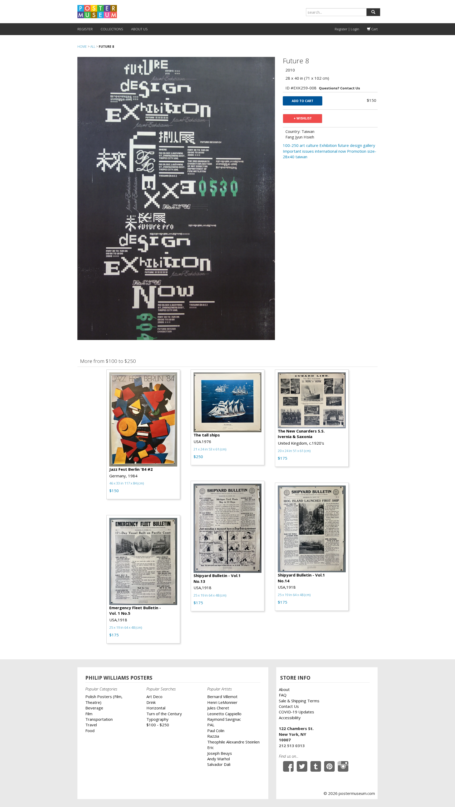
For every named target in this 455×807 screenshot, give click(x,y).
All (92, 46)
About (284, 689)
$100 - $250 (157, 724)
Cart (374, 29)
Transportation (99, 719)
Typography (157, 719)
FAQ (282, 695)
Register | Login (347, 29)
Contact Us (289, 706)
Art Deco (154, 696)
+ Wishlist (303, 118)
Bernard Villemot (222, 696)
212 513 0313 (292, 745)
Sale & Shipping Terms (299, 700)
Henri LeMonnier (222, 702)
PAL (210, 724)
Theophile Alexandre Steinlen (233, 741)
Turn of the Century (164, 713)
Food (90, 730)
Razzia (213, 736)
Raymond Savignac (224, 719)
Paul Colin (215, 730)
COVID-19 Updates (296, 711)
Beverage (94, 707)
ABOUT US (139, 29)
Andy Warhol (218, 758)
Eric (210, 747)
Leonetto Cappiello (224, 713)
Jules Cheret (218, 707)
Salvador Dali (218, 764)
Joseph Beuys (219, 753)
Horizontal (155, 707)
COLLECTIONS (112, 29)
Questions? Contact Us (339, 88)
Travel (91, 724)
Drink (151, 702)
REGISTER (85, 29)
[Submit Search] (373, 12)
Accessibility (290, 717)
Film (88, 713)
